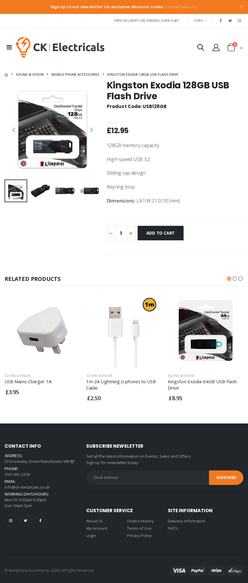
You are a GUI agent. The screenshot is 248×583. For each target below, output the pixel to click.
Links (198, 20)
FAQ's (173, 528)
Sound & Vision (30, 74)
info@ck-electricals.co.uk (27, 487)
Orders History (140, 521)
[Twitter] (25, 520)
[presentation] (13, 130)
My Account (96, 528)
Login (91, 535)
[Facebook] (40, 520)
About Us (94, 521)
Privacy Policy (139, 535)
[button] (201, 48)
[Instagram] (11, 520)
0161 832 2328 (17, 474)
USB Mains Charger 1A (28, 381)
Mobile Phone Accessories (75, 74)
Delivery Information (186, 521)
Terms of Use (139, 528)
